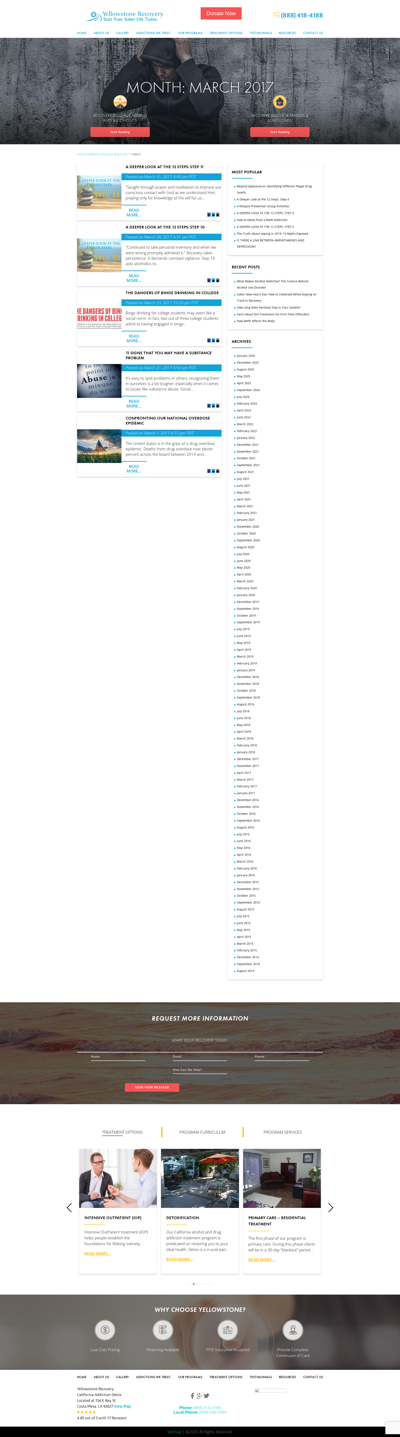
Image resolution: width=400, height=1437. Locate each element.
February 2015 (247, 950)
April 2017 (244, 773)
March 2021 (245, 506)
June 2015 (244, 923)
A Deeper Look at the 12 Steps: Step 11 (165, 166)
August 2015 (245, 909)
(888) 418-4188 (301, 16)
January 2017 (246, 793)
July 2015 (243, 916)
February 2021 (247, 513)
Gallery (122, 33)
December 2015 (248, 882)
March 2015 (245, 944)
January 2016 (246, 875)
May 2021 (243, 492)
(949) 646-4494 (200, 1412)
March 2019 (245, 656)
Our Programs (190, 33)
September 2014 (248, 964)
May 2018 (243, 725)
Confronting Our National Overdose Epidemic (168, 421)
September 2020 (248, 540)
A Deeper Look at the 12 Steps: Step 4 (263, 199)
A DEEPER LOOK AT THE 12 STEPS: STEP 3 (265, 213)
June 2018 (244, 718)
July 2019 (243, 629)
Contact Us (313, 33)
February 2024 (247, 403)
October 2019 (246, 615)
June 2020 (244, 561)
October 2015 (246, 896)
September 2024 (248, 390)
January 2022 (246, 438)
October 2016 (246, 814)
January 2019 (246, 670)
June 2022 (244, 417)
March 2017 (245, 779)
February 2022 (247, 431)
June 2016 (244, 841)
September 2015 (248, 902)
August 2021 (245, 472)
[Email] (217, 215)
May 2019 (243, 643)
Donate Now (221, 13)
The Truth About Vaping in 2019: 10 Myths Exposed (272, 234)
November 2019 (248, 609)
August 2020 (245, 547)
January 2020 (246, 595)
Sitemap (174, 1431)
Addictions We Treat (153, 33)
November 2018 (248, 684)
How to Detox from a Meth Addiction (262, 220)
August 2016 (245, 827)
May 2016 (243, 848)
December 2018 (248, 677)
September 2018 (248, 697)
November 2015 (248, 889)
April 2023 (244, 410)
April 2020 (244, 574)
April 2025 (244, 383)
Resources (287, 33)
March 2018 (245, 738)
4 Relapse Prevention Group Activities (263, 206)
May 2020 (243, 567)
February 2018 (247, 745)
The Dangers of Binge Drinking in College (172, 292)
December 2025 (248, 362)
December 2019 (248, 602)
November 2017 (248, 766)
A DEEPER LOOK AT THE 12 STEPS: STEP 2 (265, 227)
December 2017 (248, 759)
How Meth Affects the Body (256, 321)
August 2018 (245, 704)
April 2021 (244, 499)
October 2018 (246, 691)
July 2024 (243, 397)
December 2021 (248, 445)
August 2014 (245, 971)
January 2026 (246, 356)
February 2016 (247, 868)
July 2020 (243, 554)
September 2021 (248, 465)
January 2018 (246, 752)
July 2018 (243, 711)
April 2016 (244, 855)
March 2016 (245, 861)
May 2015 (243, 930)
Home (81, 33)
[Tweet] (213, 215)
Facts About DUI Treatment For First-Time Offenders (273, 314)
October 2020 (246, 533)
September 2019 (248, 622)
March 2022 (245, 424)
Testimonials (261, 33)
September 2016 (248, 820)
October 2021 (246, 458)
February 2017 (247, 786)
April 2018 (244, 731)
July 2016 (243, 834)
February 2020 (247, 588)
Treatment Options (225, 33)
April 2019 (244, 650)
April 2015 (244, 937)
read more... (97, 1253)
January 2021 (246, 520)
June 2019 (244, 636)
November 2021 (248, 451)
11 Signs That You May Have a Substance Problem (169, 355)
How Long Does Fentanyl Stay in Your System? (268, 307)
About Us (101, 33)
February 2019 (247, 663)
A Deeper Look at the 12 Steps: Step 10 (165, 227)
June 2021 (244, 486)
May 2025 (243, 376)
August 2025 (245, 369)
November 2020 (248, 526)
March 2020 (245, 581)
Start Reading (120, 132)
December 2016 (248, 800)
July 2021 (243, 479)
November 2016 (248, 807)
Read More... (133, 212)
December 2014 (248, 957)
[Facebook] (209, 215)
